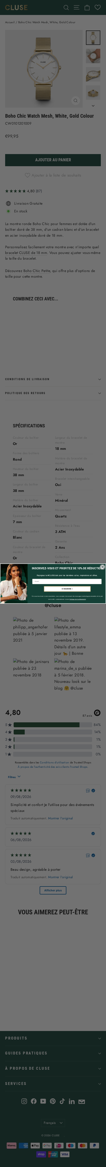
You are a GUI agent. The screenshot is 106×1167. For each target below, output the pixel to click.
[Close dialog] (102, 566)
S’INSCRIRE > (67, 589)
